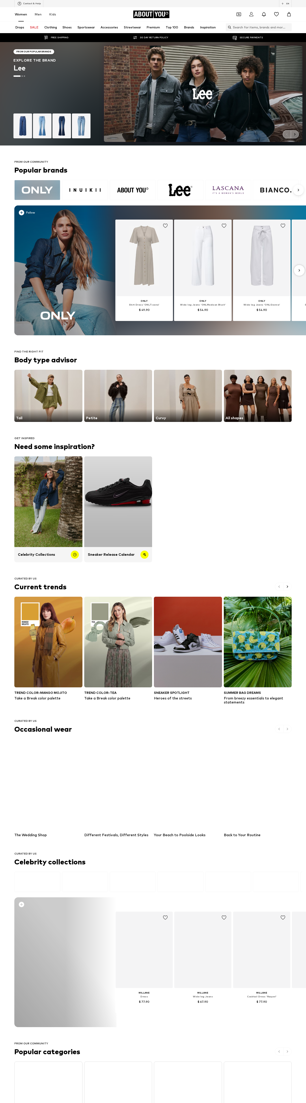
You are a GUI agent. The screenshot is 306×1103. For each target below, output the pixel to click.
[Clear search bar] (288, 27)
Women (21, 14)
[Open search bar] (228, 27)
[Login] (251, 14)
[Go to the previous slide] (287, 134)
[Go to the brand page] (153, 93)
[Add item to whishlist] (165, 226)
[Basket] (289, 14)
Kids (52, 14)
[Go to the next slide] (295, 134)
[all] (158, 190)
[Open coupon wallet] (238, 14)
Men (38, 14)
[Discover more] (58, 270)
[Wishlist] (276, 14)
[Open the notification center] (264, 14)
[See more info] (60, 213)
